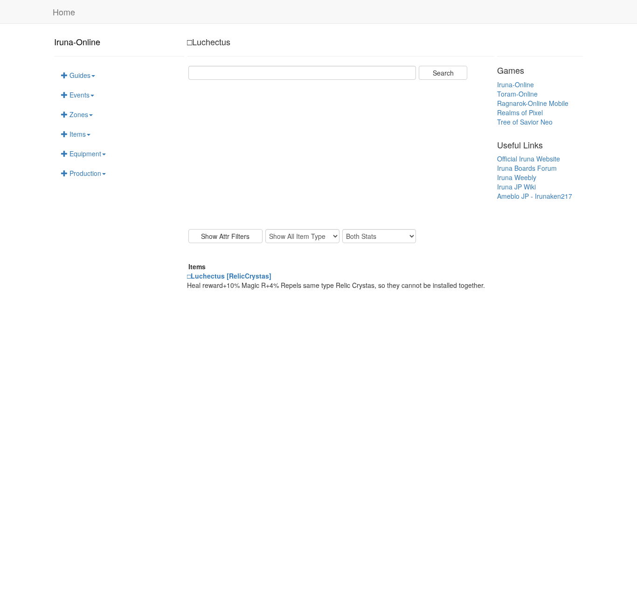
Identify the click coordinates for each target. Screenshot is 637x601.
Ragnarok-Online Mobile (532, 103)
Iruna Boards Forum (527, 168)
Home (64, 12)
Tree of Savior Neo (525, 121)
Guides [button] (79, 75)
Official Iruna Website (528, 158)
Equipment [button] (84, 153)
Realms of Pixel (520, 112)
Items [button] (77, 134)
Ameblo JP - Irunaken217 (534, 196)
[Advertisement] (340, 154)
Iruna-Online (77, 41)
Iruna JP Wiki (516, 186)
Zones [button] (78, 114)
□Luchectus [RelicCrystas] (229, 275)
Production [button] (84, 173)
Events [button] (79, 94)
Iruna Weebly (516, 177)
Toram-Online (517, 93)
